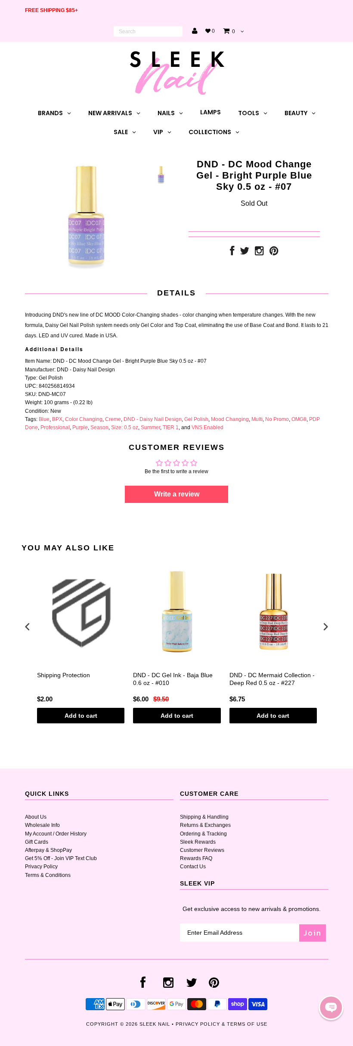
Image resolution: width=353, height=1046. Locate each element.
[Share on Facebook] (232, 253)
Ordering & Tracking (203, 834)
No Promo (277, 419)
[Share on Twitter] (244, 253)
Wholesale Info (42, 825)
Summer (150, 427)
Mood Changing (230, 419)
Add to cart (81, 715)
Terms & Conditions (48, 875)
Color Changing (83, 419)
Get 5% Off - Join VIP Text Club (61, 858)
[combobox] (148, 31)
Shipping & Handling (204, 817)
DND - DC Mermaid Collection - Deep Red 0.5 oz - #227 (272, 679)
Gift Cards (36, 842)
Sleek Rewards (198, 842)
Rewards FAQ (196, 858)
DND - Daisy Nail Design (153, 419)
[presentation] (28, 626)
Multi (257, 419)
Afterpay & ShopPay (48, 850)
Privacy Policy (41, 867)
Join (312, 933)
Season (99, 427)
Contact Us (193, 867)
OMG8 (299, 419)
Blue (44, 419)
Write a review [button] (176, 494)
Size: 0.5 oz (124, 427)
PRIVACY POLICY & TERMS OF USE (221, 1024)
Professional (55, 427)
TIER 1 (171, 427)
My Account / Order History (56, 834)
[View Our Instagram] (259, 253)
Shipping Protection (63, 675)
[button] (331, 1007)
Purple (80, 427)
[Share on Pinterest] (274, 253)
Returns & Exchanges (205, 825)
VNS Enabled (207, 427)
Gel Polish (196, 419)
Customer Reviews (202, 850)
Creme (113, 419)
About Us (35, 817)
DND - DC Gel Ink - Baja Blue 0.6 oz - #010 (173, 679)
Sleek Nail (154, 1024)
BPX (57, 419)
